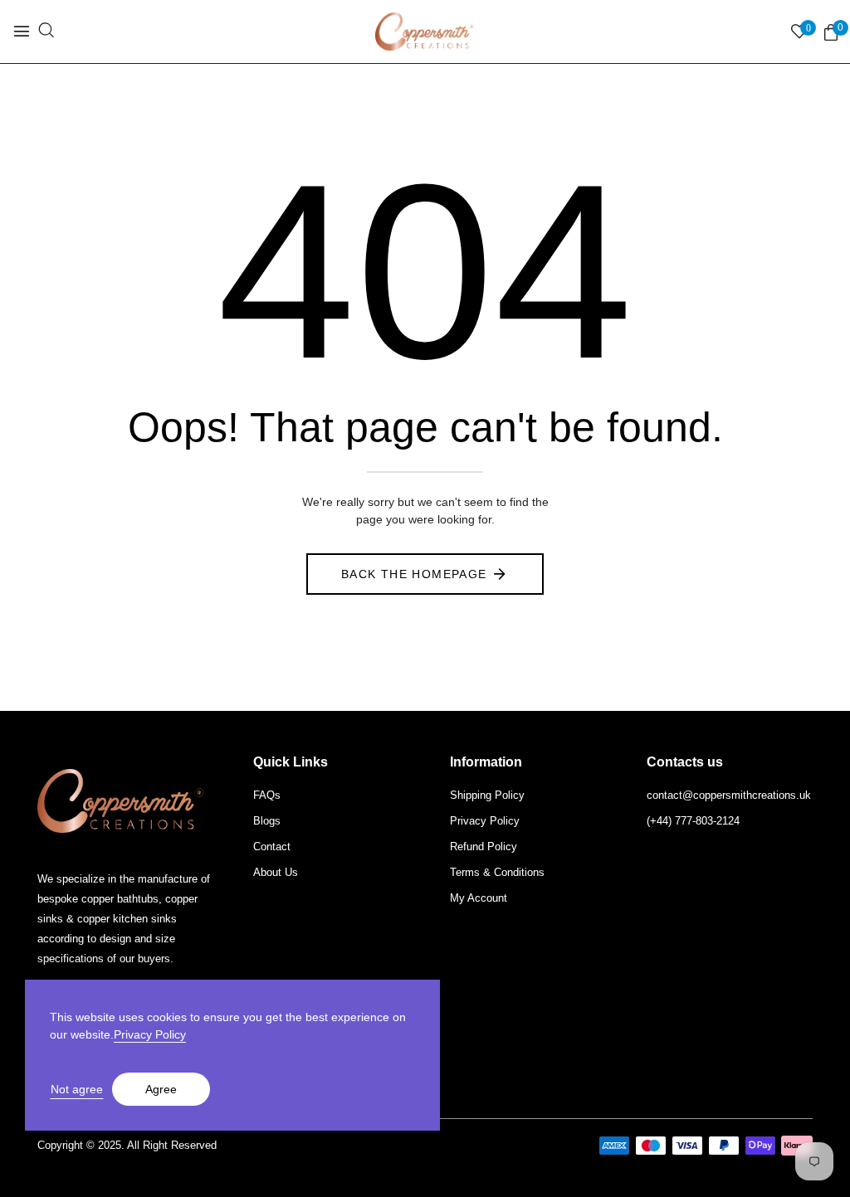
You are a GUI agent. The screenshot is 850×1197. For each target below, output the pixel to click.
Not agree (77, 1089)
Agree (161, 1089)
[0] (831, 33)
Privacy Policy (150, 1034)
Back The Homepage (414, 574)
